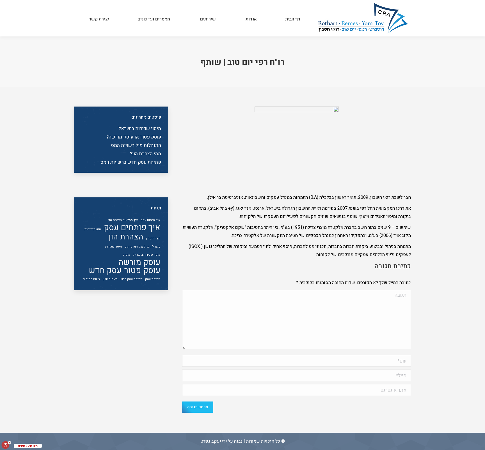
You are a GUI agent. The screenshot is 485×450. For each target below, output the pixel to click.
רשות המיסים (91, 279)
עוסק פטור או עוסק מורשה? (133, 136)
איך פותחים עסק (132, 227)
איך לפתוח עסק (150, 220)
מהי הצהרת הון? (145, 153)
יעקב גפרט (210, 441)
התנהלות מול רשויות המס (136, 145)
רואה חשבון (110, 279)
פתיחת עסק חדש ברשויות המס (130, 162)
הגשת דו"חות (92, 229)
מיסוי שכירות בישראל (139, 128)
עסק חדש (105, 270)
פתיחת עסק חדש (131, 279)
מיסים (126, 255)
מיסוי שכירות (113, 246)
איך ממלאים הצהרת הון (123, 220)
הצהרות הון (153, 238)
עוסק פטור (142, 270)
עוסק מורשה (139, 262)
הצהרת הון (126, 236)
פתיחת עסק (152, 279)
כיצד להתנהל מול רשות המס (142, 246)
